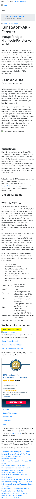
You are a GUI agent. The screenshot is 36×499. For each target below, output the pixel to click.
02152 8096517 (20, 1)
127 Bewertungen (10, 375)
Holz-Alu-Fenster (17, 456)
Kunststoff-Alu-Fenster (23, 454)
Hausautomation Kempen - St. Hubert (15, 489)
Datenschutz (7, 417)
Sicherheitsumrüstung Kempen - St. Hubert (16, 482)
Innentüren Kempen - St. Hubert (12, 470)
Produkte (13, 16)
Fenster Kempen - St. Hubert (20, 452)
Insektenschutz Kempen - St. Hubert (14, 493)
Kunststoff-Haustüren (9, 475)
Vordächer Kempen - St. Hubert (12, 491)
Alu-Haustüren (22, 475)
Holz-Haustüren (7, 477)
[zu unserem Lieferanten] (9, 24)
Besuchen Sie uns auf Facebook (13, 345)
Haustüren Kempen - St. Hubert (12, 472)
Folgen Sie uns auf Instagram (12, 349)
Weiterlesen (6, 396)
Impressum (7, 420)
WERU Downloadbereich (11, 329)
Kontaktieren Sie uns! (9, 341)
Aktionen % (5, 452)
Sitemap (6, 409)
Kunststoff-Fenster (8, 454)
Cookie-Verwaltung (10, 413)
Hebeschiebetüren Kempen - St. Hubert (15, 468)
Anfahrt (5, 424)
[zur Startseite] (4, 5)
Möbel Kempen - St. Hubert (11, 498)
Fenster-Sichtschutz (8, 459)
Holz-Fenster (6, 456)
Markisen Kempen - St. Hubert (12, 495)
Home (5, 16)
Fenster (22, 16)
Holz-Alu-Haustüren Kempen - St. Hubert (16, 479)
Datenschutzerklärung (9, 186)
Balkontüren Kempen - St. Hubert (13, 465)
